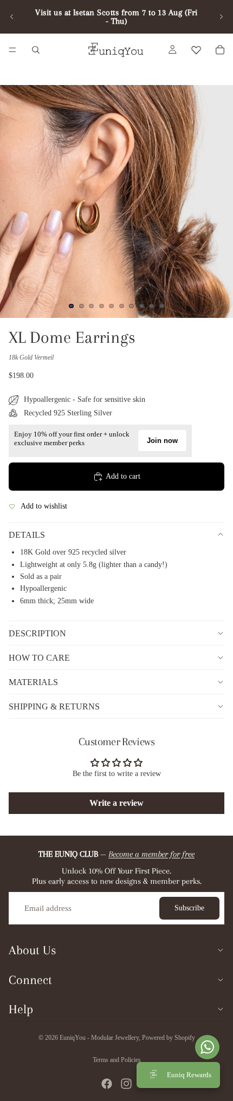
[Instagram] (126, 1083)
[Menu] (12, 49)
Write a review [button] (116, 802)
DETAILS (27, 534)
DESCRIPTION (37, 633)
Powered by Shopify (168, 1037)
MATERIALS (33, 682)
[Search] (36, 50)
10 (162, 306)
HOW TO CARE (39, 657)
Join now (162, 441)
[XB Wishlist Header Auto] (196, 50)
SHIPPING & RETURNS (54, 706)
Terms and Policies (117, 1060)
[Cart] (220, 50)
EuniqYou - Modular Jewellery (99, 1037)
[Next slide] (221, 17)
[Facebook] (106, 1083)
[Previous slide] (12, 17)
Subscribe (189, 908)
